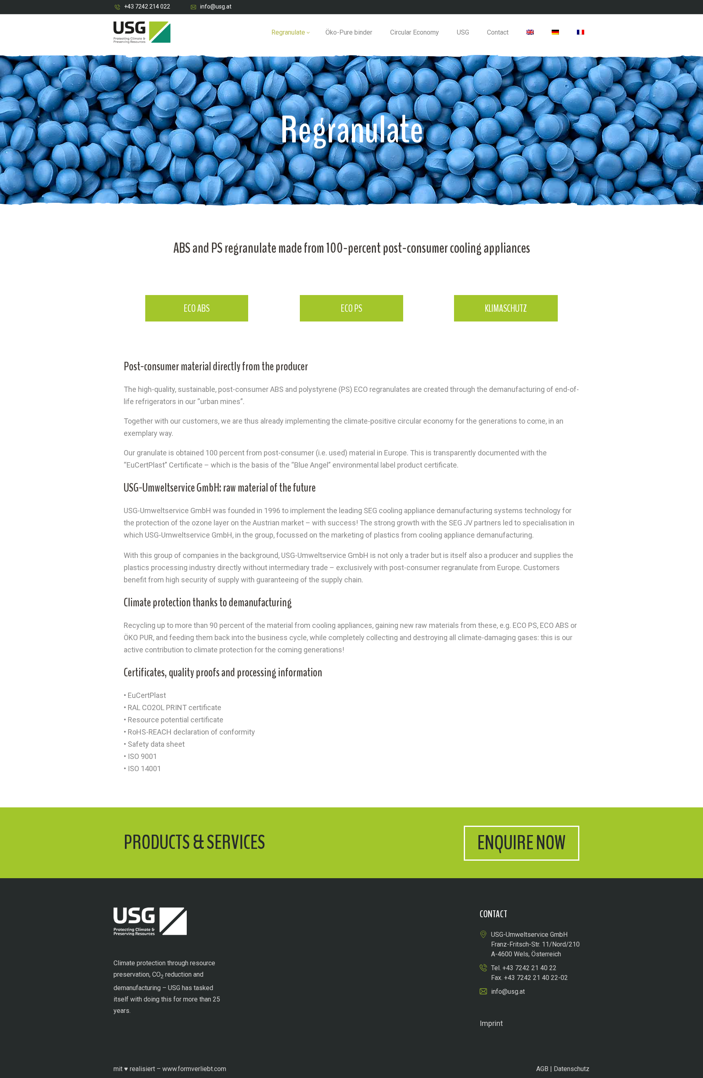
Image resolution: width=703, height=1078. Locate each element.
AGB (542, 1069)
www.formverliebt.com (194, 1069)
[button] (521, 843)
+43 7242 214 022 (147, 6)
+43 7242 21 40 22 (529, 968)
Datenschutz (571, 1069)
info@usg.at (215, 6)
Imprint (491, 1023)
